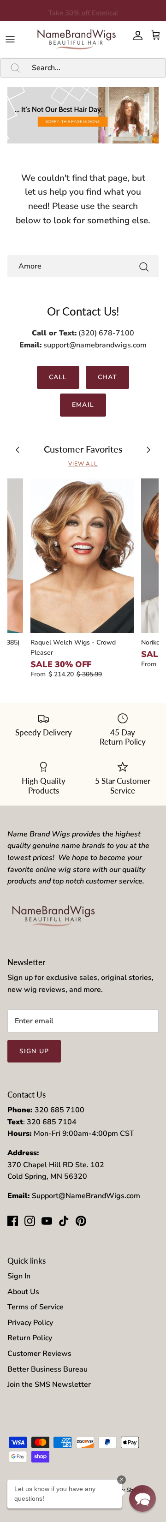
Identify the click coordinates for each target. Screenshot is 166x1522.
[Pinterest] (81, 1221)
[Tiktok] (64, 1221)
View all (83, 463)
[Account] (135, 35)
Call (58, 377)
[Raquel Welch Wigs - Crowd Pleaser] (82, 555)
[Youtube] (47, 1221)
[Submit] (143, 267)
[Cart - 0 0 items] (156, 35)
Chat (107, 377)
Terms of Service (35, 1307)
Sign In (18, 1276)
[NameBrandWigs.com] (76, 39)
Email (83, 404)
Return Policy (29, 1338)
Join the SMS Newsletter (49, 1384)
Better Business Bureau (47, 1369)
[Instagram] (29, 1221)
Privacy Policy (30, 1323)
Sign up (34, 1051)
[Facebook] (12, 1221)
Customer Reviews (39, 1354)
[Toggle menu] (10, 39)
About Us (23, 1292)
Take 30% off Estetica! (83, 10)
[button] (142, 1498)
